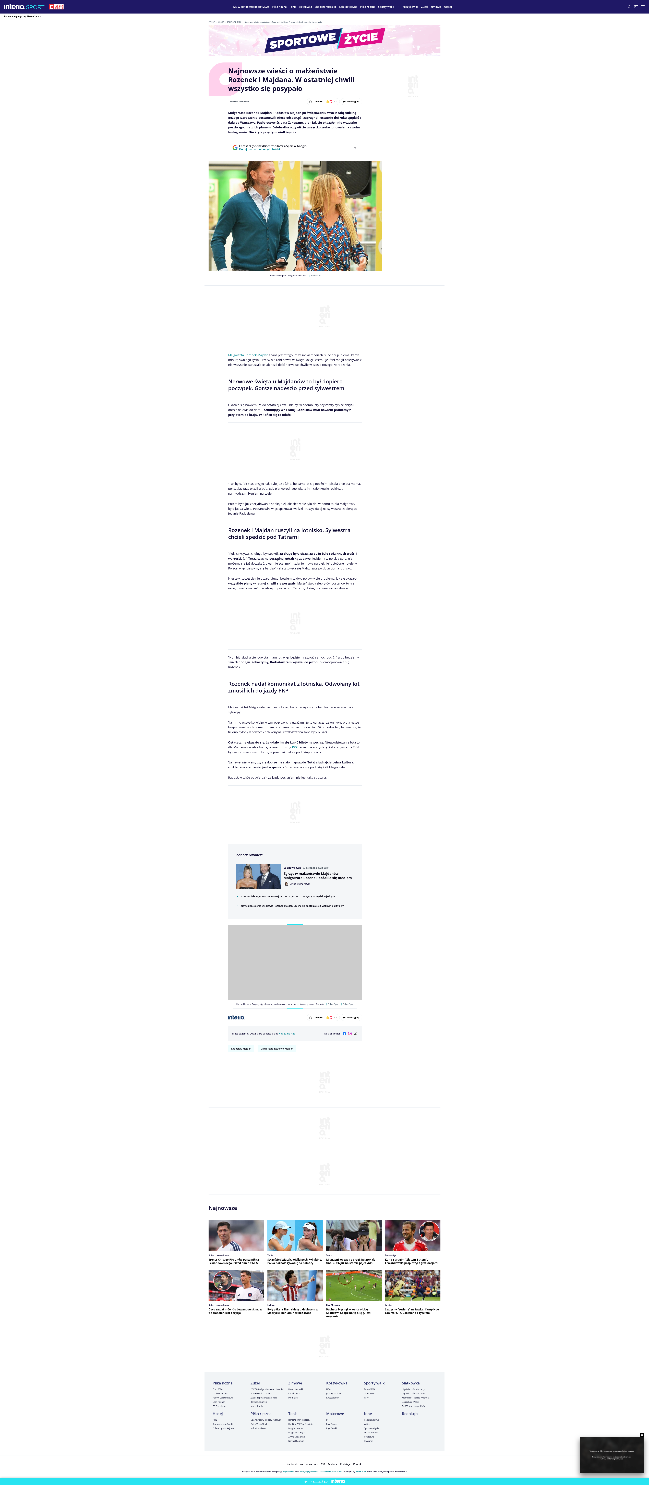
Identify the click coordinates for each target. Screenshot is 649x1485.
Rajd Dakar (331, 1424)
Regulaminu (288, 1471)
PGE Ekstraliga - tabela (261, 1393)
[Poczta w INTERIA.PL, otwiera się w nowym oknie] (636, 7)
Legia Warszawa (220, 1393)
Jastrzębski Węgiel (410, 1401)
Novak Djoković (296, 1440)
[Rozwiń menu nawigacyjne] (643, 7)
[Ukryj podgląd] (642, 1435)
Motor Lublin (256, 1406)
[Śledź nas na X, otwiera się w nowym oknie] (355, 1033)
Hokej (218, 1413)
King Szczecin (332, 1397)
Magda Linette (295, 1428)
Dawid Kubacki (295, 1389)
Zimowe (295, 1382)
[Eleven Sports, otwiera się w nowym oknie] (56, 6)
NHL (215, 1419)
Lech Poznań (219, 1401)
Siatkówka (411, 1382)
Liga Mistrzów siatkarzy (413, 1389)
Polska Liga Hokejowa (223, 1428)
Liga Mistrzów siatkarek (413, 1393)
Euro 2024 (217, 1389)
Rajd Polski (331, 1428)
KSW (366, 1397)
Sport (221, 22)
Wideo (367, 1424)
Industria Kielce (258, 1428)
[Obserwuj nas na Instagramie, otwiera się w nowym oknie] (350, 1033)
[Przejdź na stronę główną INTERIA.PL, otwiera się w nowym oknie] (14, 6)
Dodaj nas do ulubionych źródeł (273, 149)
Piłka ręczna (261, 1413)
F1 (327, 1419)
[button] (279, 7)
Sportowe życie (234, 22)
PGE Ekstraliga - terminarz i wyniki (266, 1389)
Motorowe (335, 1413)
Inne (368, 1413)
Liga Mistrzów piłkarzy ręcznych (265, 1419)
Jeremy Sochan (333, 1393)
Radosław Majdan (241, 1048)
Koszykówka (337, 1382)
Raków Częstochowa (223, 1397)
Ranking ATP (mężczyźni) (300, 1424)
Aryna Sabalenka (296, 1436)
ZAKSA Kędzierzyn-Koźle (413, 1406)
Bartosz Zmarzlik (258, 1401)
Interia (212, 22)
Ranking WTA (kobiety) (299, 1419)
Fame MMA (369, 1389)
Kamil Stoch (294, 1393)
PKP (295, 747)
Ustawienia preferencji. (331, 1471)
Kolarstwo (369, 1436)
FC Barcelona (219, 1406)
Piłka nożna (223, 1382)
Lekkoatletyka (371, 1432)
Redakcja (410, 1413)
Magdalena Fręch (296, 1432)
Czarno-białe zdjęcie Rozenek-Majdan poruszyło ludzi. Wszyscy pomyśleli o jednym (288, 896)
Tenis (292, 1413)
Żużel (255, 1382)
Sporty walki (375, 1382)
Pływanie (368, 1440)
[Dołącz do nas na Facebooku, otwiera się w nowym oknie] (344, 1033)
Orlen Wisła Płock (258, 1424)
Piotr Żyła (293, 1397)
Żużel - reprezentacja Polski (263, 1397)
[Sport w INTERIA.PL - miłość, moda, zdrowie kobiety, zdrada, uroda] (35, 6)
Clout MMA (369, 1393)
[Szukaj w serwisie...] (629, 7)
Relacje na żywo (371, 1419)
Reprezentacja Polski (223, 1424)
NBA (328, 1389)
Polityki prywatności (309, 1471)
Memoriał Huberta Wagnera (415, 1397)
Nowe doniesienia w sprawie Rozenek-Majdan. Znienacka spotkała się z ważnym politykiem (292, 905)
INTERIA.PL (361, 1471)
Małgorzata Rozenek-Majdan (248, 355)
